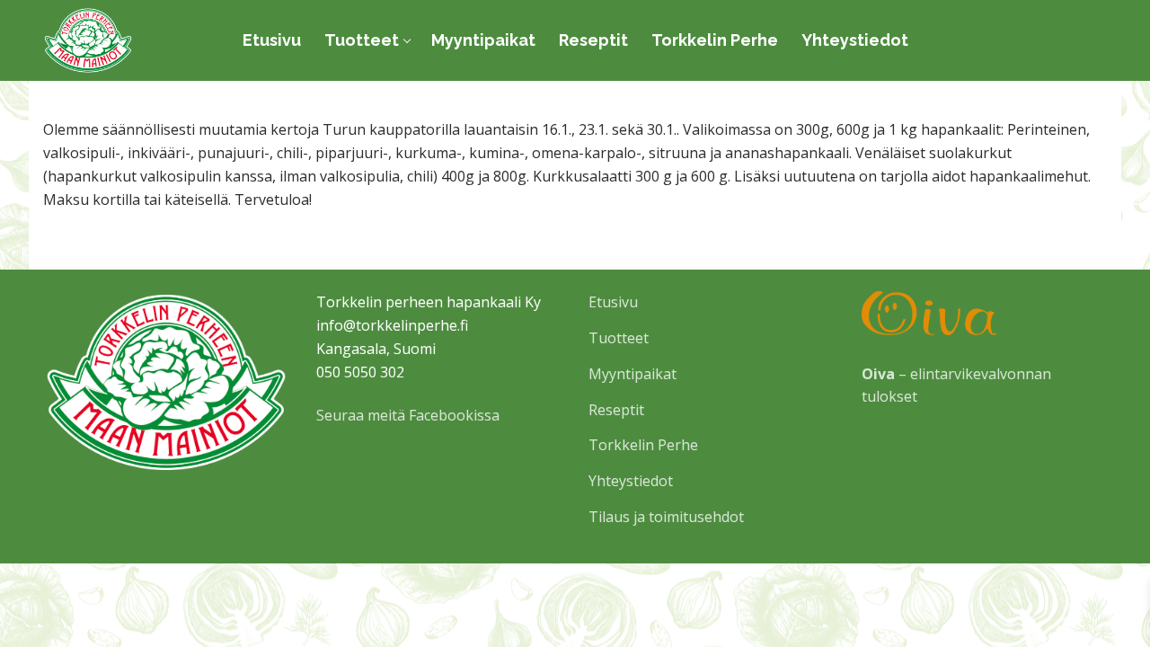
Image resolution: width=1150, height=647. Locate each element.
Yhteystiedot (630, 481)
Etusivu (613, 302)
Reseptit (616, 410)
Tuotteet (618, 338)
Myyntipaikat (632, 374)
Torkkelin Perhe (643, 445)
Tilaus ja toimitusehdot (666, 517)
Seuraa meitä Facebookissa (408, 415)
